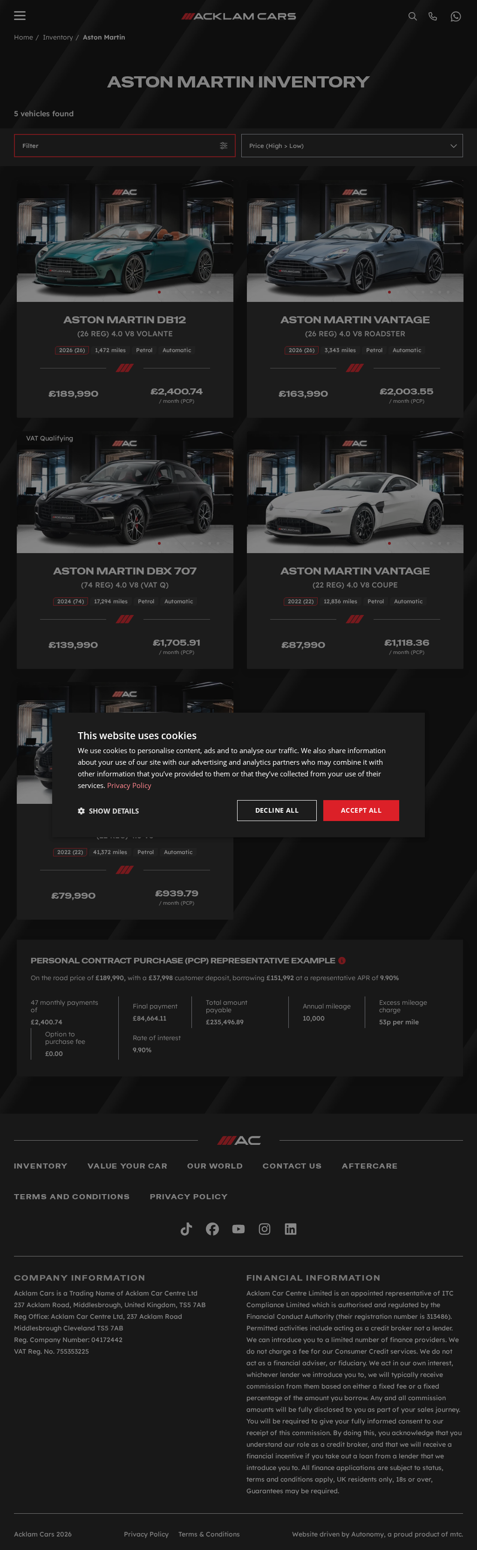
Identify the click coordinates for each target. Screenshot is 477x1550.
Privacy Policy (129, 785)
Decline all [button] (277, 810)
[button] (108, 811)
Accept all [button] (361, 810)
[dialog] (238, 775)
